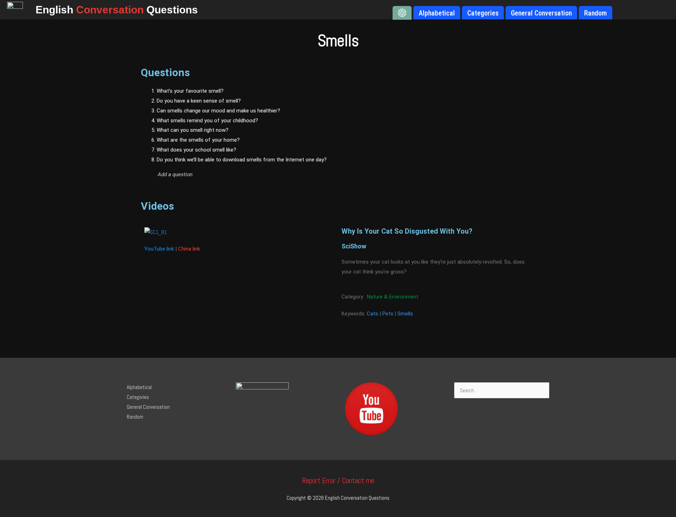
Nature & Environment (392, 297)
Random (135, 416)
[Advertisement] (468, 139)
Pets (387, 313)
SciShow (354, 246)
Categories (138, 397)
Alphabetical (139, 387)
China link (189, 249)
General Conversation (148, 407)
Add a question (175, 174)
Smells (405, 313)
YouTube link (159, 249)
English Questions (117, 10)
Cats (372, 313)
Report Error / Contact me (338, 480)
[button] (269, 174)
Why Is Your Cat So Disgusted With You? (407, 231)
